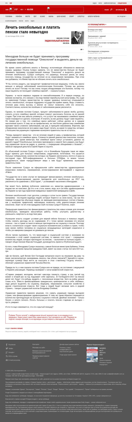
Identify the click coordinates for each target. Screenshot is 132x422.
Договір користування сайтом (69, 344)
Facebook (12, 345)
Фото (27, 21)
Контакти (35, 344)
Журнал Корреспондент (95, 345)
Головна (8, 16)
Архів (101, 358)
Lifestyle (80, 16)
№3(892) (103, 348)
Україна (19, 16)
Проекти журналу (105, 360)
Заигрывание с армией (97, 36)
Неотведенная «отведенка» (98, 51)
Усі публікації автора (96, 24)
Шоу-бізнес (61, 16)
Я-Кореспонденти (10, 21)
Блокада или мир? (95, 30)
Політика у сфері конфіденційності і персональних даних (66, 349)
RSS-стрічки (13, 356)
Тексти (21, 21)
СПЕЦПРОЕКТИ (122, 3)
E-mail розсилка (14, 360)
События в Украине (16, 328)
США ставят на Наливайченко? (100, 58)
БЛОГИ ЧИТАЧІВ (93, 16)
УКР (11, 3)
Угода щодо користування (68, 355)
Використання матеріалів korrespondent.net (41, 352)
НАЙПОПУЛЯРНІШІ (110, 3)
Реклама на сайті (38, 348)
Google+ (12, 352)
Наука (51, 16)
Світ (35, 16)
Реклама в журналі (106, 362)
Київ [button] (7, 10)
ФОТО (100, 3)
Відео (32, 21)
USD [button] (21, 9)
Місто (27, 16)
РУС (6, 3)
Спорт (71, 16)
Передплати (103, 364)
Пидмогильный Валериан (57, 40)
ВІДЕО (95, 3)
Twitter (11, 348)
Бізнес (42, 16)
